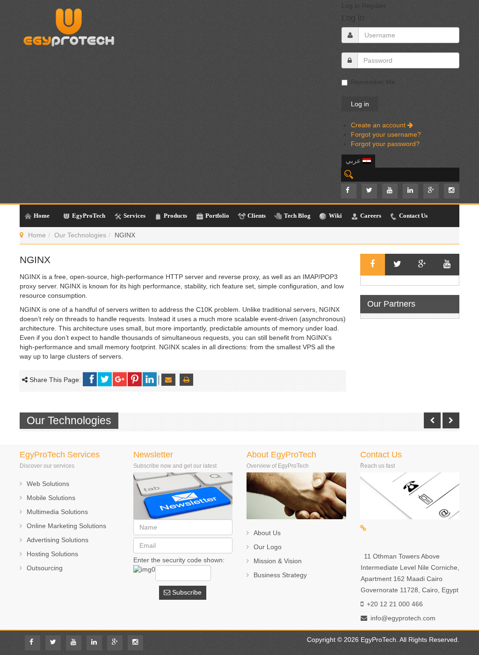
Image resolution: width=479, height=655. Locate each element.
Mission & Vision (278, 561)
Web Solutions (48, 483)
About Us (267, 533)
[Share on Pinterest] (135, 379)
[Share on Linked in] (150, 379)
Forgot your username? (386, 134)
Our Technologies (80, 235)
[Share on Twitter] (105, 379)
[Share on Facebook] (90, 379)
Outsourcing (45, 568)
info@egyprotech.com (402, 618)
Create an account (379, 125)
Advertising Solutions (57, 540)
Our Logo (268, 547)
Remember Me (373, 82)
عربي (354, 160)
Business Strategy (280, 575)
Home (37, 235)
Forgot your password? (385, 143)
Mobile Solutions (51, 497)
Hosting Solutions (52, 554)
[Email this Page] (168, 380)
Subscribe (186, 592)
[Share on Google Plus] (120, 379)
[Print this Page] (186, 380)
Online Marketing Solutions (66, 526)
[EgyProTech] (69, 24)
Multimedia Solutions (57, 511)
